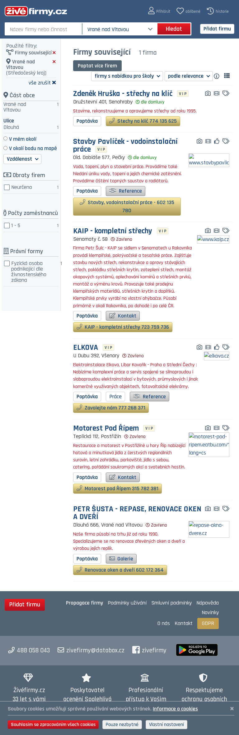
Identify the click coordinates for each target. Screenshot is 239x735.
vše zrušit (40, 82)
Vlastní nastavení (166, 724)
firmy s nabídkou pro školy (125, 76)
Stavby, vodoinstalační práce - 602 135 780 (130, 206)
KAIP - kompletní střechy (112, 231)
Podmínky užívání (127, 602)
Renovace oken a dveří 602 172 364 (123, 569)
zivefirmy (154, 650)
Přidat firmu (217, 28)
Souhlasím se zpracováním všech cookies (53, 724)
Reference (130, 190)
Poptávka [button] (87, 121)
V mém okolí (22, 139)
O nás (163, 623)
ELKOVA (85, 348)
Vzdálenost (20, 158)
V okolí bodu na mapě (33, 148)
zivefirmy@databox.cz (95, 650)
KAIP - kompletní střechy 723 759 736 (126, 327)
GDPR (208, 623)
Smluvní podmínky (171, 602)
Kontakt (126, 315)
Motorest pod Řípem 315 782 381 (120, 488)
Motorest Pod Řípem (106, 428)
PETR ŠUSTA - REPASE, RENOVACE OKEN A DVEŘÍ (137, 513)
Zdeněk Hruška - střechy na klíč (122, 94)
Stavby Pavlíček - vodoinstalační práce (125, 145)
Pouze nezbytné (122, 724)
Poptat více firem (97, 65)
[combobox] (44, 28)
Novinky (210, 612)
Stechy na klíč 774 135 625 (146, 121)
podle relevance (186, 76)
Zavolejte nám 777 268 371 (114, 407)
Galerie (124, 558)
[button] (159, 11)
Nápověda (207, 602)
